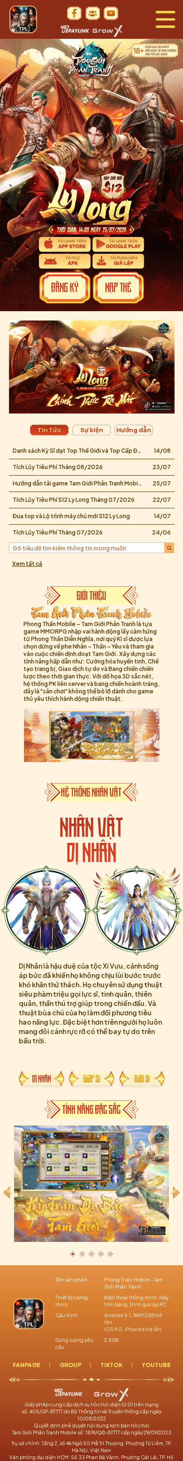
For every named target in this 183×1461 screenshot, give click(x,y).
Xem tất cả (27, 563)
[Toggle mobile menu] (165, 19)
